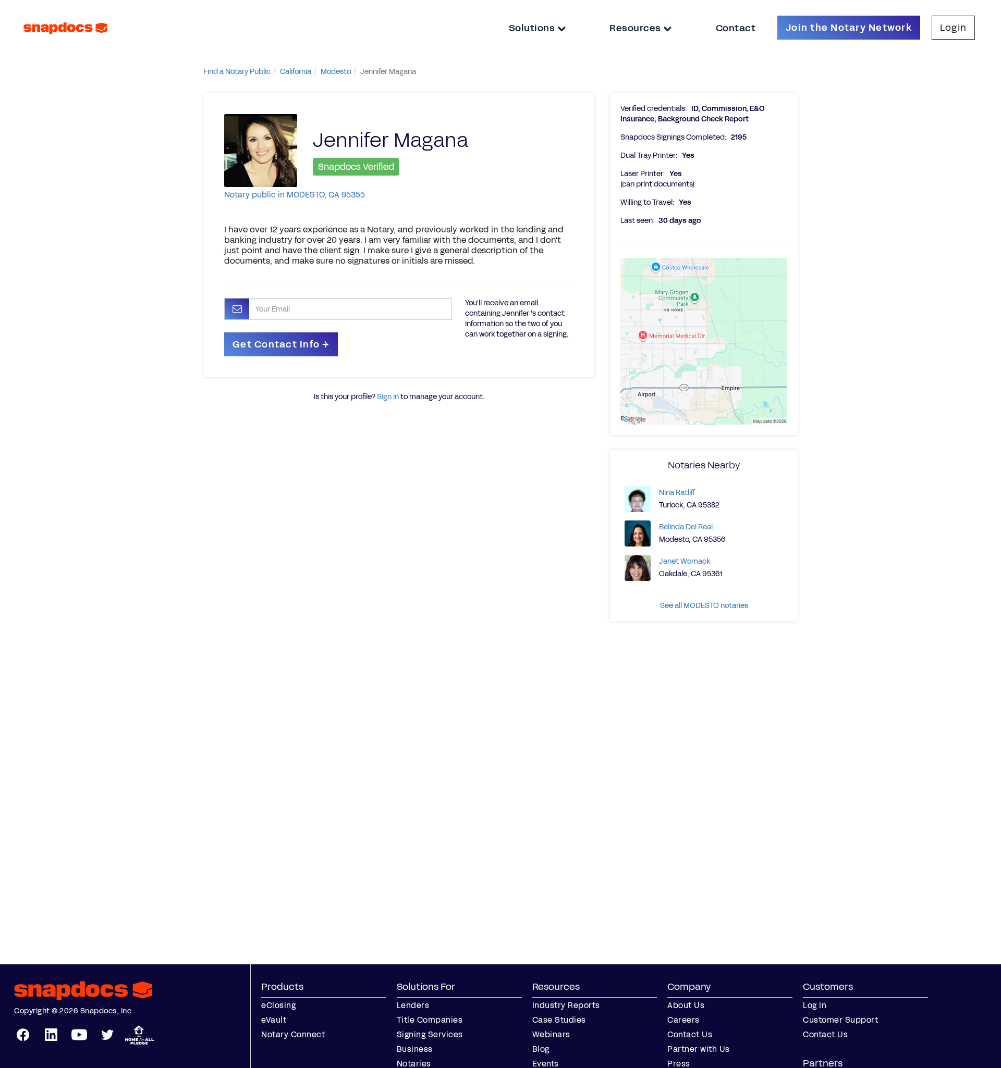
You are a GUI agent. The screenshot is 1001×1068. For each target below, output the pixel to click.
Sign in (388, 397)
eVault (273, 1019)
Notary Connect (293, 1034)
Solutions (533, 28)
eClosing (278, 1005)
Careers (683, 1019)
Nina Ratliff (677, 493)
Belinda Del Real (686, 527)
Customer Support (840, 1019)
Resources (636, 28)
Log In (814, 1005)
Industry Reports (566, 1005)
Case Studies (559, 1019)
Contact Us (689, 1034)
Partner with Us (698, 1049)
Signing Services (430, 1034)
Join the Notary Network (849, 27)
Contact (736, 28)
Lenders (413, 1005)
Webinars (551, 1034)
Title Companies (430, 1019)
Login (953, 27)
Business (415, 1049)
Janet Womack (684, 561)
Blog (541, 1049)
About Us (685, 1005)
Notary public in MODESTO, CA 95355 (294, 194)
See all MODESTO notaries (704, 606)
